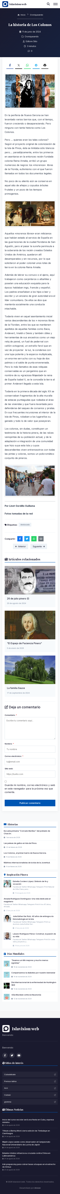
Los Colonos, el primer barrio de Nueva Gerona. (25, 853)
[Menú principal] (55, 4)
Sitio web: (9, 769)
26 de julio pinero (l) (18, 598)
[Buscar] (48, 4)
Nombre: (9, 744)
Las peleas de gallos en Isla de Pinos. (20, 843)
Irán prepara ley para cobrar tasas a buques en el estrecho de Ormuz (28, 1165)
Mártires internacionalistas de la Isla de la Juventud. (27, 862)
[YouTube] (19, 1055)
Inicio (22, 15)
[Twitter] (12, 1055)
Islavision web (18, 4)
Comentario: (11, 715)
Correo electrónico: (14, 756)
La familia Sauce (16, 688)
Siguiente (37, 546)
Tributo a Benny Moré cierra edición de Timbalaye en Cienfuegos (26, 1132)
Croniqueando (36, 15)
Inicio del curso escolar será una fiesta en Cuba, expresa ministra (28, 1120)
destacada (25, 525)
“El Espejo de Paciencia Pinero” (24, 643)
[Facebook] (5, 1055)
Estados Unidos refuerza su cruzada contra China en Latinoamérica (26, 1154)
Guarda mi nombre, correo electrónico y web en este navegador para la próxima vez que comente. (30, 789)
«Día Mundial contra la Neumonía (26, 995)
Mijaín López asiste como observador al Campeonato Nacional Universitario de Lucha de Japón (26, 1143)
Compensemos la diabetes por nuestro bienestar (33, 972)
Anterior (22, 546)
